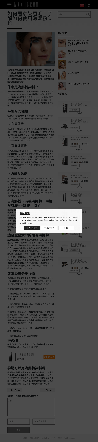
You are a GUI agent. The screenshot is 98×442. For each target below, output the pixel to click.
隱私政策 (25, 213)
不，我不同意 (49, 228)
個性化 (66, 228)
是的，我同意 (32, 228)
